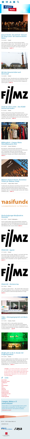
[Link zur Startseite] (11, 8)
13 (22, 368)
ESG (2, 384)
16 (27, 368)
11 (19, 368)
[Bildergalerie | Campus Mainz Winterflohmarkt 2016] (14, 130)
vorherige (6, 368)
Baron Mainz (4, 380)
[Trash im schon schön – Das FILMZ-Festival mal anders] (14, 95)
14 (24, 368)
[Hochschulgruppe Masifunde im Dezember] (14, 203)
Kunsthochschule (5, 391)
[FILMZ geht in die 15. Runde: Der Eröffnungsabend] (14, 341)
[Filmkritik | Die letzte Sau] (14, 272)
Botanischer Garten (5, 381)
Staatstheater (4, 395)
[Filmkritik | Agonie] (14, 238)
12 (21, 368)
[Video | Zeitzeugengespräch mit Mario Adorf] (14, 305)
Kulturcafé (3, 389)
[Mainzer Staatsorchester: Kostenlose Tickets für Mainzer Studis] (14, 168)
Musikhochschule (5, 392)
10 (18, 368)
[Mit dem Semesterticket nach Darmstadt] (14, 60)
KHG (2, 386)
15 (25, 368)
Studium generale (5, 396)
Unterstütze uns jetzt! (6, 410)
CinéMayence (4, 382)
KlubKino (3, 388)
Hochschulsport (4, 385)
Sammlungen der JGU (5, 393)
